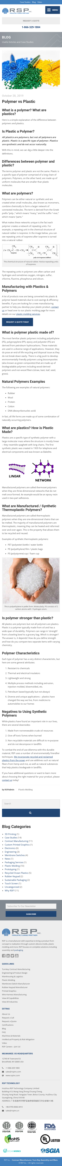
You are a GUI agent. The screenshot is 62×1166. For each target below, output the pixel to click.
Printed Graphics (9, 991)
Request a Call (8, 1017)
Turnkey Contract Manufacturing (16, 969)
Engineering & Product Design (14, 973)
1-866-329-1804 (31, 27)
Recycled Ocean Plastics (16, 872)
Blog (34, 2)
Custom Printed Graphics (17, 844)
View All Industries (10, 1001)
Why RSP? (9, 890)
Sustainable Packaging (16, 879)
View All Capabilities (10, 998)
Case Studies (25, 2)
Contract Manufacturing (16, 841)
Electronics (10, 848)
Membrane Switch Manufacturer (16, 983)
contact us (7, 780)
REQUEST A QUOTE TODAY (17, 322)
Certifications (7, 1025)
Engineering (10, 851)
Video (39, 2)
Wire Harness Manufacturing (14, 994)
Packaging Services (14, 862)
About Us (6, 1014)
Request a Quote (9, 1021)
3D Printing (10, 834)
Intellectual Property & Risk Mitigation (18, 1039)
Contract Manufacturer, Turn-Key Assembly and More (35, 1160)
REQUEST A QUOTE (31, 21)
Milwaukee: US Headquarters (17, 1053)
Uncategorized (12, 886)
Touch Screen (11, 883)
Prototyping (10, 869)
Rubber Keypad (12, 876)
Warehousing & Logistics (12, 976)
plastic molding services (28, 314)
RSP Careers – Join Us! (11, 1046)
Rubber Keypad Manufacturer (15, 987)
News (7, 858)
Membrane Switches (15, 855)
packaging (18, 950)
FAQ (4, 1032)
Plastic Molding (25, 789)
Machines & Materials (11, 1035)
